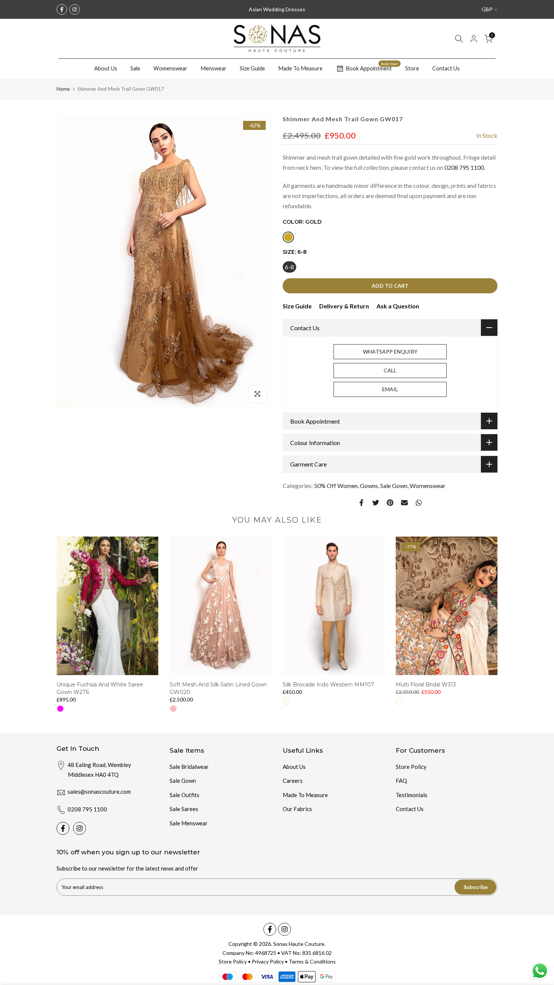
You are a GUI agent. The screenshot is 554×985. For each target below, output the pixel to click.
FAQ (401, 780)
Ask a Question (397, 306)
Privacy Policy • (270, 961)
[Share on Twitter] (375, 502)
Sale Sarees (184, 808)
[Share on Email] (404, 502)
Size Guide (252, 68)
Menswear (213, 68)
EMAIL (390, 389)
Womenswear (170, 68)
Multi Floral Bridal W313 (426, 685)
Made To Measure (300, 68)
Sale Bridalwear (189, 766)
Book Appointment (372, 67)
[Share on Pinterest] (390, 502)
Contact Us (446, 68)
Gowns (369, 485)
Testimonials (411, 794)
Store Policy (411, 766)
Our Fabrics (297, 808)
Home (63, 89)
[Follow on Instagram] (74, 9)
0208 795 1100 (464, 167)
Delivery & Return (344, 306)
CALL (390, 370)
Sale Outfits (184, 794)
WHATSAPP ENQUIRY (390, 351)
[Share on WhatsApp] (418, 502)
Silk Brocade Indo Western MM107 (328, 685)
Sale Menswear (189, 823)
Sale (135, 68)
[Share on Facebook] (361, 502)
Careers (293, 780)
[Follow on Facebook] (62, 9)
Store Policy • (235, 961)
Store (412, 68)
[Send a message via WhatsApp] (540, 971)
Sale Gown (393, 485)
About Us (105, 68)
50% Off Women (336, 485)
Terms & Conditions (312, 961)
